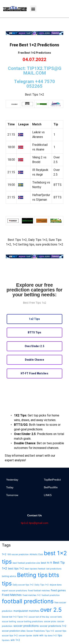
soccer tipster (25, 635)
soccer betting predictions (30, 621)
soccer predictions (26, 626)
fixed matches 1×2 (32, 595)
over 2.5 (51, 609)
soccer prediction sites (13, 631)
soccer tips (60, 631)
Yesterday (12, 479)
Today (9, 487)
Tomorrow (12, 495)
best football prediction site (26, 563)
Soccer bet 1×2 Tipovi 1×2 (15, 617)
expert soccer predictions (14, 590)
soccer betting (9, 621)
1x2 (4, 554)
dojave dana (56, 585)
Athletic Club (36, 554)
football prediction (51, 595)
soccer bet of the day (39, 617)
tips (60, 635)
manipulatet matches (26, 610)
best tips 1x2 (16, 568)
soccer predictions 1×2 (53, 625)
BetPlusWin (51, 487)
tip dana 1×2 (50, 635)
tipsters (6, 640)
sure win (38, 635)
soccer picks (50, 621)
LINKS (48, 495)
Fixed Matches (12, 595)
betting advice (9, 576)
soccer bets (56, 616)
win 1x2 (15, 639)
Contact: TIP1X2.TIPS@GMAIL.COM (34, 71)
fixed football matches (39, 590)
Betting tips (32, 575)
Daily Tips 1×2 (41, 585)
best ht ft (46, 562)
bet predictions (54, 568)
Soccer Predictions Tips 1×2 (40, 631)
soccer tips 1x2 (10, 635)
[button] (33, 9)
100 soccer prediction (18, 554)
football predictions (27, 601)
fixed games (58, 590)
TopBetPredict (52, 479)
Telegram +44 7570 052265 (34, 84)
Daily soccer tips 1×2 (23, 584)
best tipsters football (35, 569)
